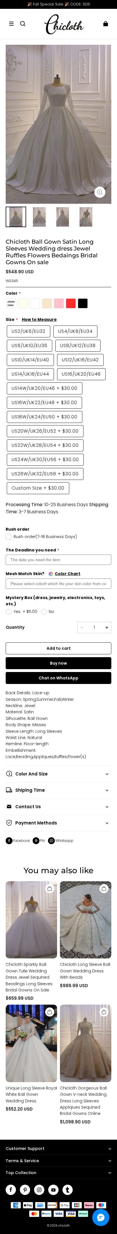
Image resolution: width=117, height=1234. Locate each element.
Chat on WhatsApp (58, 678)
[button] (11, 23)
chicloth (64, 1225)
